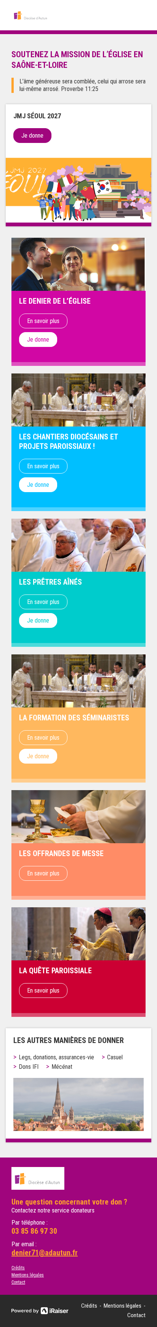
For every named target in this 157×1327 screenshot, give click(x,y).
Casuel (115, 1057)
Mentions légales (27, 1275)
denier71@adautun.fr (44, 1252)
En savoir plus (43, 321)
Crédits (18, 1268)
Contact (18, 1282)
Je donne (32, 135)
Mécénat (61, 1066)
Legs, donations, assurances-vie (56, 1057)
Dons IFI (28, 1066)
